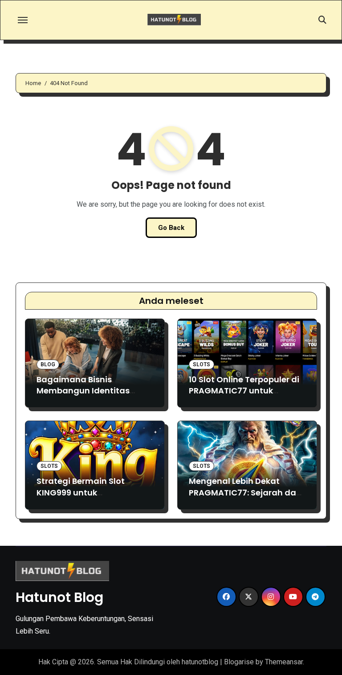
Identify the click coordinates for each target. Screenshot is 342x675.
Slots (201, 364)
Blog (48, 364)
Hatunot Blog (59, 597)
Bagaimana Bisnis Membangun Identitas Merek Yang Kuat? (83, 390)
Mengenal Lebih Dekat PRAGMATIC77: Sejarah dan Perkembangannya (245, 492)
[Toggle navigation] (23, 20)
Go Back (171, 228)
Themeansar (284, 662)
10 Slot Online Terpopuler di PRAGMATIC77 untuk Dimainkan (244, 390)
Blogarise (239, 662)
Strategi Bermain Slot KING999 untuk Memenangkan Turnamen (91, 492)
